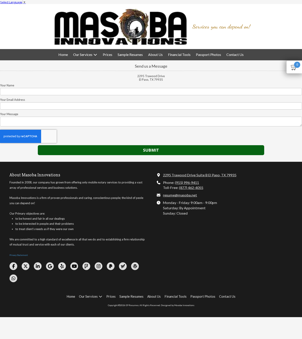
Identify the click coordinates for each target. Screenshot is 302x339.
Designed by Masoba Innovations (177, 305)
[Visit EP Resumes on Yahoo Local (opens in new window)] (123, 266)
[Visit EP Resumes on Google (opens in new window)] (50, 266)
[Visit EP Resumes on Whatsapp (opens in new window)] (13, 278)
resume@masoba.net (180, 195)
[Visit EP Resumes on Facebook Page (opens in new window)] (13, 266)
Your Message (9, 114)
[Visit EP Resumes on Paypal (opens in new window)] (111, 266)
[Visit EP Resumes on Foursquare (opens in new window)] (86, 266)
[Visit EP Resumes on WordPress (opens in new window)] (135, 266)
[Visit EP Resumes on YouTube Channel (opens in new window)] (74, 266)
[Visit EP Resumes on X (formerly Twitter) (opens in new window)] (25, 266)
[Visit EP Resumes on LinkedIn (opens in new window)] (38, 266)
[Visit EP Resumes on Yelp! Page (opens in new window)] (62, 266)
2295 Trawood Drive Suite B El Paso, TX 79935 (199, 175)
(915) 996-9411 (187, 182)
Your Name (7, 85)
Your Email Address (12, 99)
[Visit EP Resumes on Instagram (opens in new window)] (98, 266)
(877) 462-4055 (191, 187)
